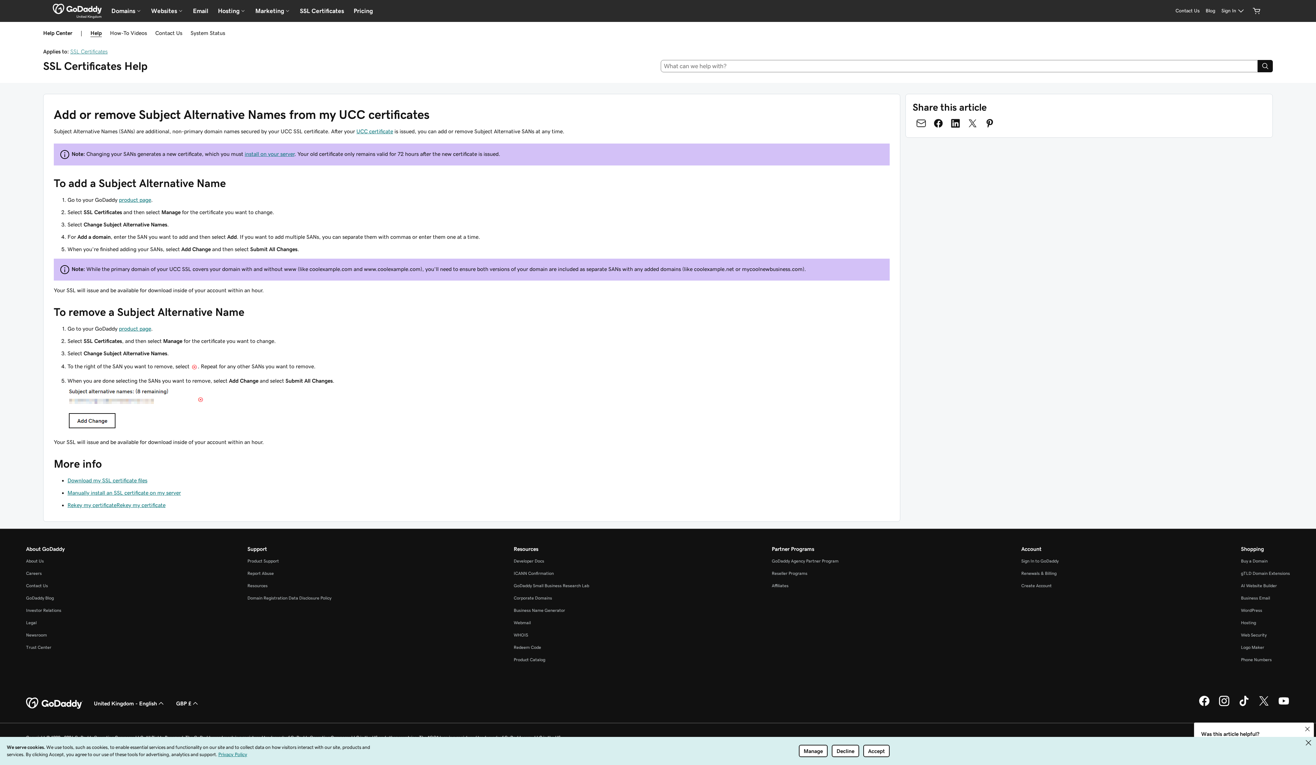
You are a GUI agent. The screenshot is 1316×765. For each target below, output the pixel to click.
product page (135, 199)
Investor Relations (43, 610)
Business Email (1255, 598)
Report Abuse (260, 573)
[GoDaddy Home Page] (54, 703)
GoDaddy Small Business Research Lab (551, 585)
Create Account (1036, 585)
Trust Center (38, 647)
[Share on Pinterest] (989, 123)
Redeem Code (527, 647)
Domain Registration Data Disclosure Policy (289, 598)
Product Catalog (529, 659)
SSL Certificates (322, 11)
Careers (34, 573)
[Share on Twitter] (972, 123)
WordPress (1251, 610)
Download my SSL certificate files (107, 480)
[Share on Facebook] (938, 123)
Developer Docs (529, 561)
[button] (1307, 729)
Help (96, 33)
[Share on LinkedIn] (955, 123)
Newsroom (36, 635)
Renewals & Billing (1039, 573)
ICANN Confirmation (534, 573)
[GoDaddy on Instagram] (1224, 705)
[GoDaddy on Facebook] (1204, 705)
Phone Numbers (1256, 659)
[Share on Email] (921, 123)
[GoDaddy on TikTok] (1244, 705)
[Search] (1265, 66)
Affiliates (780, 585)
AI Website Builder (1259, 585)
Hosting (1248, 622)
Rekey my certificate (92, 505)
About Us (35, 561)
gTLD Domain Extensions (1265, 573)
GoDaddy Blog (40, 598)
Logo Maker (1252, 647)
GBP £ (183, 703)
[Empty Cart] (1257, 11)
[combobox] (959, 66)
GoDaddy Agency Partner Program (805, 561)
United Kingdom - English (125, 703)
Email (200, 11)
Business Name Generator (539, 610)
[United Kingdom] (77, 8)
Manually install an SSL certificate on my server (124, 492)
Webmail (522, 622)
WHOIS (521, 635)
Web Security (1254, 635)
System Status (208, 33)
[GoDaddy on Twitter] (1264, 705)
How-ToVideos (128, 33)
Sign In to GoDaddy (1040, 561)
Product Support (263, 561)
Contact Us (168, 33)
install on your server (269, 154)
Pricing (363, 11)
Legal (31, 622)
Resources (257, 585)
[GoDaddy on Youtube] (1284, 705)
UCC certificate (374, 131)
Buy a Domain (1254, 561)
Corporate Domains (533, 598)
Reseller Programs (789, 573)
